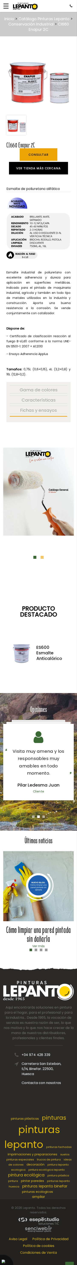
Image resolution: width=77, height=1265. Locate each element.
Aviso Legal (18, 1239)
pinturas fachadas (59, 1147)
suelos (65, 1154)
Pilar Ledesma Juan (38, 785)
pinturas (54, 1118)
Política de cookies (38, 1245)
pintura (13, 1181)
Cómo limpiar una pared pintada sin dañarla (38, 934)
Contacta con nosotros (41, 1082)
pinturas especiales (20, 1159)
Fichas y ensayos (38, 410)
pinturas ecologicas (37, 1192)
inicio (9, 18)
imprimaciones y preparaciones (32, 1154)
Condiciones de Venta (38, 1252)
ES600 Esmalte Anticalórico (49, 652)
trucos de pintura (49, 1159)
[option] (38, 81)
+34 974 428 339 (36, 1054)
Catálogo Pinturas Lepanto (44, 18)
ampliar (38, 1196)
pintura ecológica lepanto (46, 1170)
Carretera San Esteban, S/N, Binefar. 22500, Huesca (41, 1068)
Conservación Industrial (31, 24)
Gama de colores (39, 390)
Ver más (38, 946)
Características (39, 400)
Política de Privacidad (50, 1239)
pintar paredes (32, 1181)
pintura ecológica (26, 1175)
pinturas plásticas (25, 1118)
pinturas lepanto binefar (44, 1186)
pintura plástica (58, 1175)
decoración (35, 1164)
